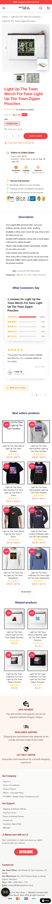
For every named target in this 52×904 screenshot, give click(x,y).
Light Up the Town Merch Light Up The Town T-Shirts (13, 534)
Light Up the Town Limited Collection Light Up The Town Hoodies (39, 534)
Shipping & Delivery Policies (14, 809)
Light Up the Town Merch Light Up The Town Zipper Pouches (14, 634)
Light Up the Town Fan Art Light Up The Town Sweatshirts (13, 575)
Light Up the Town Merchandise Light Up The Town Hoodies (38, 448)
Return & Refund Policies (13, 816)
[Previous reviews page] (32, 394)
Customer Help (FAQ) (12, 824)
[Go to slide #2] (33, 78)
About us (6, 781)
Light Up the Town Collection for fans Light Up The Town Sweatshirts (38, 575)
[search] (40, 8)
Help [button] (47, 901)
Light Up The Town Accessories (25, 17)
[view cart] (48, 8)
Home (5, 17)
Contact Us (7, 820)
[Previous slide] (6, 48)
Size (6, 119)
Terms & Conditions (11, 785)
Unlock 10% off (5, 892)
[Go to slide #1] (19, 78)
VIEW (13, 440)
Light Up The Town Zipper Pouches (19, 21)
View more (26, 592)
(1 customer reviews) (25, 109)
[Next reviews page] (45, 394)
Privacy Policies (9, 789)
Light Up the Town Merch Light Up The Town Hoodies (13, 448)
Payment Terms (9, 813)
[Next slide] (46, 48)
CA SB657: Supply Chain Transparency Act (21, 796)
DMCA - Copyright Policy (13, 793)
